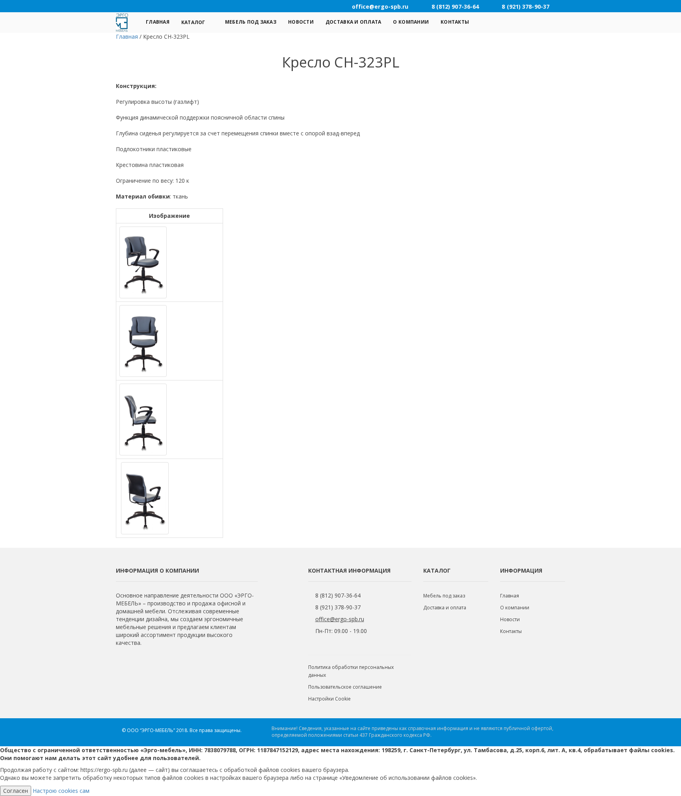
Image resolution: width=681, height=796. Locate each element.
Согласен (15, 790)
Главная (157, 22)
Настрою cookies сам (61, 790)
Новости (301, 22)
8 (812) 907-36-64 (338, 595)
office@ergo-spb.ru (339, 619)
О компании (411, 22)
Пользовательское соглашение (345, 687)
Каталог (193, 22)
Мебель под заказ (250, 22)
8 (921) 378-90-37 (338, 607)
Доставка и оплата (353, 22)
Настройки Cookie (329, 698)
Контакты (455, 22)
